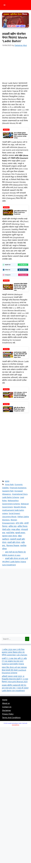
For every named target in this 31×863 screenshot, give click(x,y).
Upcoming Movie (9, 516)
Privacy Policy (7, 714)
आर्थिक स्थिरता (22, 526)
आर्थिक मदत (12, 526)
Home (4, 699)
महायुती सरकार (20, 532)
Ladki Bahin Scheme (10, 497)
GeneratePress (15, 725)
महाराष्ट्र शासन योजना (9, 536)
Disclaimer (6, 710)
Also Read (6, 129)
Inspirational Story (19, 494)
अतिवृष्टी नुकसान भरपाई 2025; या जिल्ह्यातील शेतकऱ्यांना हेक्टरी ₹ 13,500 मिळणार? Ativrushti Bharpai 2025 (15, 679)
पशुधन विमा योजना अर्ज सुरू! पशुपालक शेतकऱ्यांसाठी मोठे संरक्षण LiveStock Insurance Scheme (14, 670)
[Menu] (4, 5)
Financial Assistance (18, 487)
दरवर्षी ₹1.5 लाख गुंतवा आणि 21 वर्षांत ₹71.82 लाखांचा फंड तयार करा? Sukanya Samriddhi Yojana (14, 661)
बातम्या (7, 481)
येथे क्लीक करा (24, 265)
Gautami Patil (7, 491)
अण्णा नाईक (19, 523)
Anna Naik (9, 484)
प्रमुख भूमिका (15, 529)
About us (6, 703)
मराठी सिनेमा (10, 532)
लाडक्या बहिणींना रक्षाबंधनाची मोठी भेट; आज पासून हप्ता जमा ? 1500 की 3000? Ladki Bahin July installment (15, 688)
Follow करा (24, 275)
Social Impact (14, 513)
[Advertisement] (15, 65)
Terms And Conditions (11, 717)
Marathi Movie (20, 507)
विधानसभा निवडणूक (12, 545)
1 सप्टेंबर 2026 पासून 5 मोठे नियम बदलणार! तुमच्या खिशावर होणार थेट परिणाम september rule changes (14, 652)
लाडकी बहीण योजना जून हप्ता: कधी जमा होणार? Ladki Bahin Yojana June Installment (15, 561)
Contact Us (6, 707)
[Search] (27, 639)
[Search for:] (13, 639)
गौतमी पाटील (6, 529)
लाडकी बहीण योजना (13, 542)
